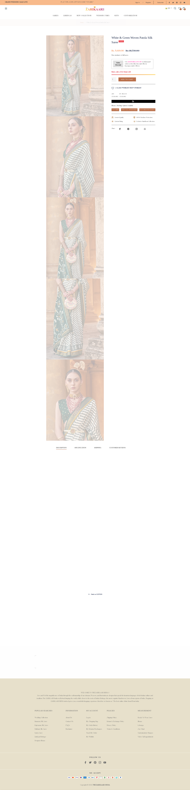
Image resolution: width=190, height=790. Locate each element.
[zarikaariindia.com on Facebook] (169, 2)
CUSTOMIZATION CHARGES (147, 109)
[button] (146, 79)
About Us (69, 717)
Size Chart (141, 729)
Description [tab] (61, 448)
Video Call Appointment (145, 737)
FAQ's (68, 725)
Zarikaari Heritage (40, 737)
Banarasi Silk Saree (41, 721)
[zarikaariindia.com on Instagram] (180, 2)
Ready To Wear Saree (145, 717)
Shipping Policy (112, 717)
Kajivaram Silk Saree (41, 725)
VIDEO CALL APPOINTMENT (129, 109)
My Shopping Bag (92, 721)
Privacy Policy (111, 725)
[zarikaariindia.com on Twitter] (173, 2)
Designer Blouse (40, 741)
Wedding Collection (41, 717)
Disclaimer (69, 729)
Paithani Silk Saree (41, 729)
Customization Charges (145, 733)
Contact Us (69, 721)
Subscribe (160, 2)
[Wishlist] (179, 8)
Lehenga (141, 725)
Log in (88, 717)
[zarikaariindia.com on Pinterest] (177, 2)
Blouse (140, 721)
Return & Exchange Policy (115, 721)
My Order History (92, 725)
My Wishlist (90, 737)
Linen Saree (39, 733)
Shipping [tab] (97, 448)
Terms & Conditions (113, 729)
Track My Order (91, 733)
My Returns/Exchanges (94, 729)
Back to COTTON (96, 594)
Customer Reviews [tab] (117, 448)
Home (82, 22)
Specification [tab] (80, 448)
